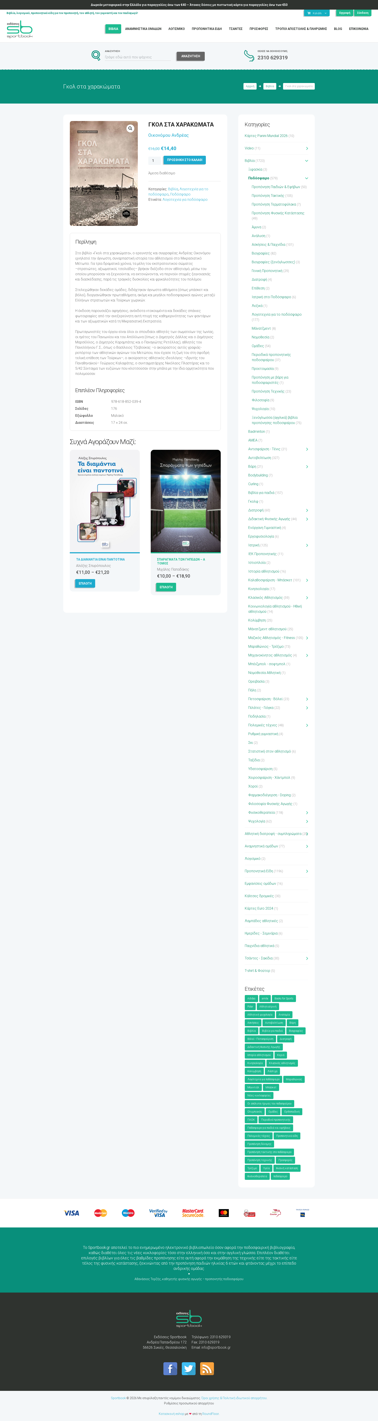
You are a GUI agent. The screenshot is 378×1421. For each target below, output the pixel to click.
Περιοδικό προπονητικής (275, 1119)
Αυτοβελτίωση (259, 458)
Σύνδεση (362, 12)
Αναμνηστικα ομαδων (143, 29)
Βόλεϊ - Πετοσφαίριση (260, 1038)
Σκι (250, 743)
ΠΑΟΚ (251, 1119)
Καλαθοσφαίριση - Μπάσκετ (270, 580)
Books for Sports (284, 998)
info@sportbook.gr (216, 1347)
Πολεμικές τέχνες (262, 725)
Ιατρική (253, 545)
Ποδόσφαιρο (180, 194)
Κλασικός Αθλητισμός (265, 597)
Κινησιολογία (258, 589)
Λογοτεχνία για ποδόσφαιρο (185, 199)
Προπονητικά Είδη (259, 871)
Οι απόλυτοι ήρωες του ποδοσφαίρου (269, 1103)
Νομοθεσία (260, 337)
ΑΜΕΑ (252, 440)
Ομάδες (258, 346)
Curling (253, 484)
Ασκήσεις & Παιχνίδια (268, 244)
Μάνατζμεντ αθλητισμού (267, 629)
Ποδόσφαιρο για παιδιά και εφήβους (268, 1127)
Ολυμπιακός (254, 1111)
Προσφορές (285, 1160)
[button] (130, 128)
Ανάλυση (258, 236)
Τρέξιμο (252, 1168)
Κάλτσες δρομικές (259, 896)
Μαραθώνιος (294, 1079)
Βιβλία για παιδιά (261, 493)
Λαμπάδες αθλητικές (261, 921)
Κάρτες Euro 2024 (259, 908)
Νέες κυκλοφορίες (259, 1095)
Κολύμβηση (257, 620)
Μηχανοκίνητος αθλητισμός (270, 655)
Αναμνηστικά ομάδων (261, 846)
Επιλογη (85, 583)
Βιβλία (270, 86)
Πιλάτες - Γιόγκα (260, 708)
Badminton (256, 431)
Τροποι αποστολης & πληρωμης (301, 29)
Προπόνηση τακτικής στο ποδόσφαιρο (269, 1152)
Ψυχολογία (260, 409)
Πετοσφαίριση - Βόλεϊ (265, 699)
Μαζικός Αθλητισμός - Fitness (271, 638)
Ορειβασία (256, 681)
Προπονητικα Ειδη (207, 29)
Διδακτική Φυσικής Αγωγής (269, 519)
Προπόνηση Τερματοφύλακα (274, 204)
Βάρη (252, 466)
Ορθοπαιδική (292, 1111)
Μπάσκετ (271, 1087)
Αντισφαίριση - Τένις (264, 449)
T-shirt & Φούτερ (257, 971)
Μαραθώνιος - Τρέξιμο (266, 646)
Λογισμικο (176, 29)
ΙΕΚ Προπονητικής (262, 554)
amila (265, 998)
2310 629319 (272, 58)
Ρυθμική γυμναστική (263, 734)
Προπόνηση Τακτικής (268, 196)
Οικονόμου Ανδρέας (168, 135)
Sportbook (118, 1398)
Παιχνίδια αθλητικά (259, 946)
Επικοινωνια (358, 29)
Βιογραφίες (261, 253)
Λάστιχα (272, 1071)
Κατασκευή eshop (171, 1414)
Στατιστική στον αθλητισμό (269, 751)
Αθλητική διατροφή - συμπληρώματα (273, 834)
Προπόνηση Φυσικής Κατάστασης (278, 213)
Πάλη (252, 690)
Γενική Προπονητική (267, 271)
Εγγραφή (344, 12)
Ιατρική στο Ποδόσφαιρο (271, 297)
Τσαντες (236, 29)
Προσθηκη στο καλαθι (184, 160)
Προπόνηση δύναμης (259, 1144)
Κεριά (280, 1055)
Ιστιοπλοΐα (257, 563)
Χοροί (253, 786)
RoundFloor (210, 1414)
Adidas (251, 998)
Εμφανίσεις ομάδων (260, 883)
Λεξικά (257, 306)
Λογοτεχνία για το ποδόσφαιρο (277, 314)
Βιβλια (113, 29)
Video (249, 148)
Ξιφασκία (255, 169)
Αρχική (250, 86)
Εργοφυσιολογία (261, 536)
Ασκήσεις (253, 1022)
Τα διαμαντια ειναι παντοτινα (100, 559)
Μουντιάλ (253, 1087)
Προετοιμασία (263, 369)
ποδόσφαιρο (280, 1176)
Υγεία (266, 1168)
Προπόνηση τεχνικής (259, 1160)
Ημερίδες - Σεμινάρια (261, 933)
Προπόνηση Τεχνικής (268, 391)
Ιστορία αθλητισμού (263, 571)
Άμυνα (256, 227)
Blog (338, 29)
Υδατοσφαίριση (260, 769)
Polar (250, 1006)
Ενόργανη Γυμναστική (264, 528)
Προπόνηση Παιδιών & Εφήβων (276, 187)
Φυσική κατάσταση (287, 1168)
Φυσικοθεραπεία (261, 812)
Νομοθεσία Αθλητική (264, 673)
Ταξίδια (254, 760)
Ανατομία (284, 1014)
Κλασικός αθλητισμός (282, 1063)
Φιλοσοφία (260, 400)
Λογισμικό (253, 859)
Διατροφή (259, 279)
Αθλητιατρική (267, 1006)
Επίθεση (258, 288)
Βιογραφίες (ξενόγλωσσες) (273, 262)
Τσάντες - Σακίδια (259, 958)
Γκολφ (253, 501)
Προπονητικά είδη (287, 1135)
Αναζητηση (190, 56)
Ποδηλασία (257, 716)
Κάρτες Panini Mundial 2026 (266, 136)
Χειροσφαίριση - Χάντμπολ (269, 777)
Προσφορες (259, 29)
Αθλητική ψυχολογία (259, 1014)
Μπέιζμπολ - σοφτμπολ (266, 664)
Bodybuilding (258, 475)
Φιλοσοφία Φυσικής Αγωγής (270, 804)
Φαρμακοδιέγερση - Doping (269, 795)
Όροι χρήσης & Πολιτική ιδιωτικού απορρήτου (234, 1398)
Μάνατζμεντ (261, 328)
